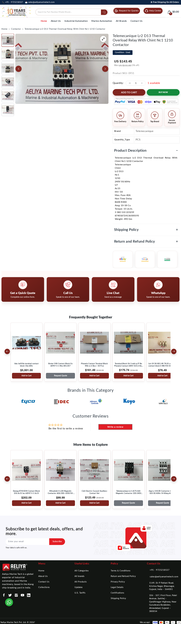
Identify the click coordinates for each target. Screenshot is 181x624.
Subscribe (57, 542)
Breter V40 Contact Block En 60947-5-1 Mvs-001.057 (60, 365)
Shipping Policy (146, 230)
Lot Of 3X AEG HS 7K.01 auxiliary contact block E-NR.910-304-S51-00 (162, 365)
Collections (44, 587)
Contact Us (43, 582)
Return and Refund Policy (146, 241)
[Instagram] (16, 595)
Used (122, 52)
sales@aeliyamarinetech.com (164, 577)
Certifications (117, 593)
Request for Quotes (129, 11)
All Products (81, 582)
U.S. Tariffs (80, 593)
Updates (79, 587)
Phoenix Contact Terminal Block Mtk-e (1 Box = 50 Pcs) (94, 365)
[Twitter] (10, 595)
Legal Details (117, 587)
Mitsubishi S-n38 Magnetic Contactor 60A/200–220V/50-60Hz (60, 492)
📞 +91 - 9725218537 (12, 2)
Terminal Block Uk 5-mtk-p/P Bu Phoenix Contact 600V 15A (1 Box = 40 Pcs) (128, 365)
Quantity (118, 83)
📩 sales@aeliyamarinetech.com (40, 2)
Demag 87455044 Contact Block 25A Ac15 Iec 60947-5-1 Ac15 (26, 492)
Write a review (115, 427)
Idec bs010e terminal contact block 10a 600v (26, 365)
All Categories (82, 571)
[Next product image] (105, 69)
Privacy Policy (118, 582)
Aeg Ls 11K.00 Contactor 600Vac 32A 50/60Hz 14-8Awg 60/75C (162, 492)
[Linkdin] (28, 595)
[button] (7, 40)
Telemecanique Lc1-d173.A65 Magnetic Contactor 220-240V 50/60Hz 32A (128, 492)
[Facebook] (4, 595)
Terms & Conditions (120, 571)
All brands (79, 576)
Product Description (146, 150)
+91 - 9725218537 (159, 570)
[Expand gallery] (103, 39)
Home (41, 571)
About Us (43, 576)
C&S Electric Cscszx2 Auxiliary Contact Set (94, 492)
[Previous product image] (18, 69)
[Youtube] (22, 595)
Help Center (155, 11)
